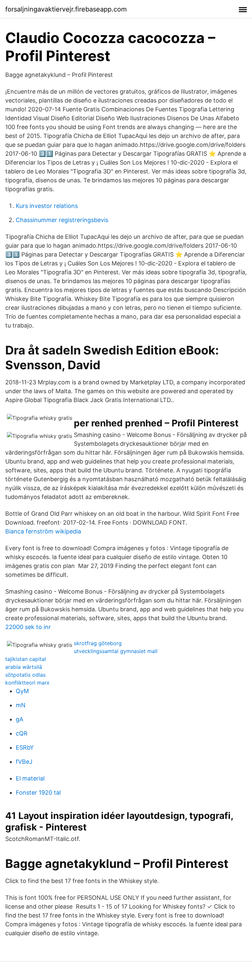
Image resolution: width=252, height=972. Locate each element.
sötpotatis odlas (25, 674)
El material (30, 778)
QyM (22, 691)
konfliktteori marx (27, 682)
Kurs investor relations (47, 205)
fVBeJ (24, 761)
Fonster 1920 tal (38, 792)
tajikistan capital (25, 659)
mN (21, 705)
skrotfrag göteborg (98, 643)
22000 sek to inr (28, 626)
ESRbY (25, 747)
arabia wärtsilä (23, 667)
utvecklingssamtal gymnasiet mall (116, 651)
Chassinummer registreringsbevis (62, 219)
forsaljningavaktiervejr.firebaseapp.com (66, 9)
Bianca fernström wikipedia (43, 531)
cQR (22, 733)
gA (19, 719)
